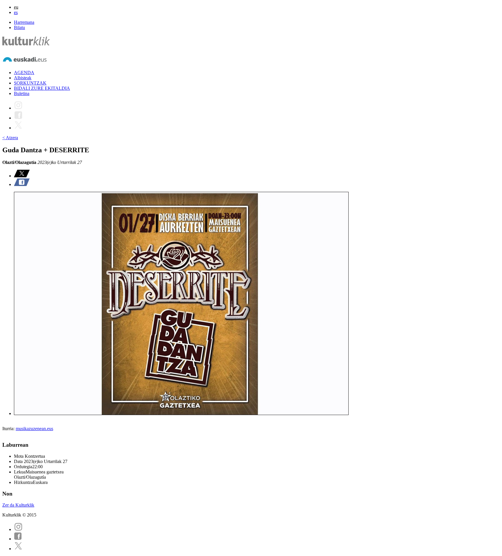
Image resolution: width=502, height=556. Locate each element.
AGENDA (24, 72)
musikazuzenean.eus (34, 428)
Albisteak (22, 77)
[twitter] (18, 548)
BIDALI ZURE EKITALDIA (42, 88)
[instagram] (18, 529)
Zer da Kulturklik (18, 505)
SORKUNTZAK (30, 83)
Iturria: (9, 428)
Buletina (21, 93)
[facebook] (18, 538)
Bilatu (19, 27)
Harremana (24, 22)
